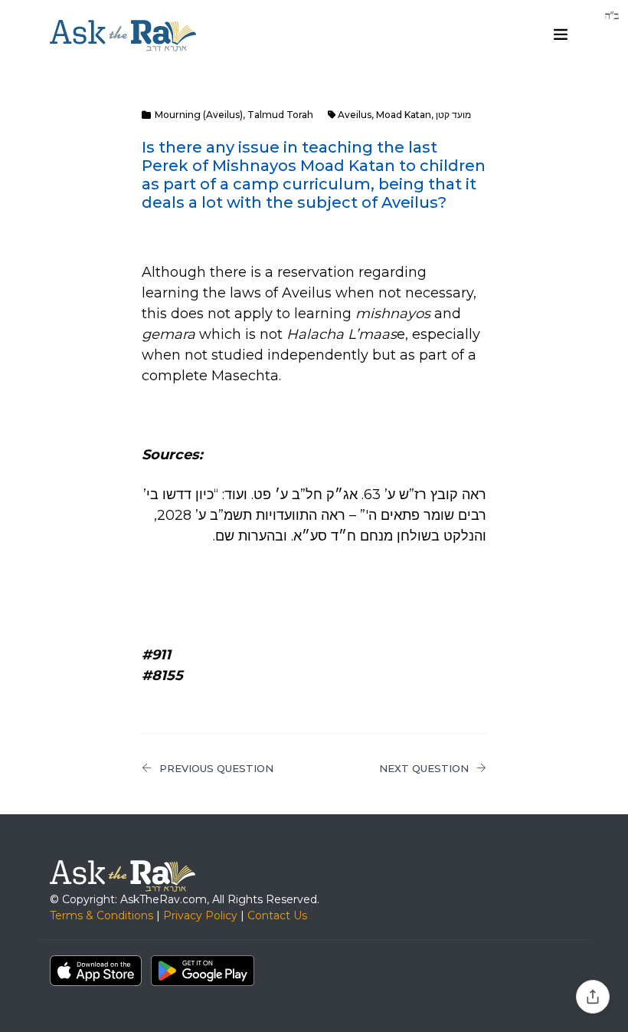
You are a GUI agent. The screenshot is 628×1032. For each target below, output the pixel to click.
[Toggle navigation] (560, 34)
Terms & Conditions (101, 915)
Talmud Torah (280, 114)
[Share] (593, 997)
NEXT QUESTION (424, 768)
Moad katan (403, 114)
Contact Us (277, 915)
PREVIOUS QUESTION (216, 768)
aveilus (354, 114)
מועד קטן (453, 114)
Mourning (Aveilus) (199, 114)
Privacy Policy (200, 915)
